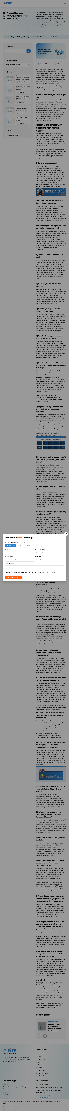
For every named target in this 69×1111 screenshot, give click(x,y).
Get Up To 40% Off (13, 577)
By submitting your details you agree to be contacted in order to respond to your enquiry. (30, 572)
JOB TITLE (38, 556)
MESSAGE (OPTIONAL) (11, 563)
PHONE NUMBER (10, 556)
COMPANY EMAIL (40, 549)
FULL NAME (9, 549)
